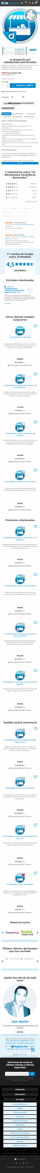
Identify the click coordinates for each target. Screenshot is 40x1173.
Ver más (20, 163)
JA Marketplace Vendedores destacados (23, 224)
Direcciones (20, 1116)
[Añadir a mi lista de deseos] (35, 327)
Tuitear (17, 97)
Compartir (12, 97)
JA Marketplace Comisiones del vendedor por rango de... (20, 683)
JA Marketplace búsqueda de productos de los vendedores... (20, 386)
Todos (5, 208)
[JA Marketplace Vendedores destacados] (20, 26)
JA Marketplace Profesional (20, 337)
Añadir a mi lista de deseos (19, 103)
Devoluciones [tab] (17, 116)
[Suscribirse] (32, 1074)
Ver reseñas (20, 271)
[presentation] (2, 932)
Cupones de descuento (20, 1121)
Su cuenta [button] (20, 1099)
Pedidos (20, 1108)
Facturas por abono (20, 1112)
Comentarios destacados (24, 216)
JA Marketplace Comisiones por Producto (20, 482)
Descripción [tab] (6, 113)
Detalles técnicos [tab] (18, 113)
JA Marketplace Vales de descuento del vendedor (20, 434)
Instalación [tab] (6, 116)
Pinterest (23, 97)
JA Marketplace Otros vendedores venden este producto (20, 741)
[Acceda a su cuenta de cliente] (31, 3)
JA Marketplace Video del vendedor (20, 884)
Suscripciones (20, 1125)
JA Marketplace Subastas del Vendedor (20, 788)
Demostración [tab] (31, 113)
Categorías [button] (20, 1089)
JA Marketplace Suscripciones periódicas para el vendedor (20, 635)
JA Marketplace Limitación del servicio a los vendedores (20, 539)
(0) (32, 208)
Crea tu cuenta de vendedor (20, 1137)
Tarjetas (20, 1129)
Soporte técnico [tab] (29, 116)
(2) (19, 208)
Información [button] (20, 1094)
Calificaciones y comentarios (20, 1133)
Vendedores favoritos (20, 1145)
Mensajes (20, 1141)
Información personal (20, 1104)
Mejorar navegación (8, 108)
